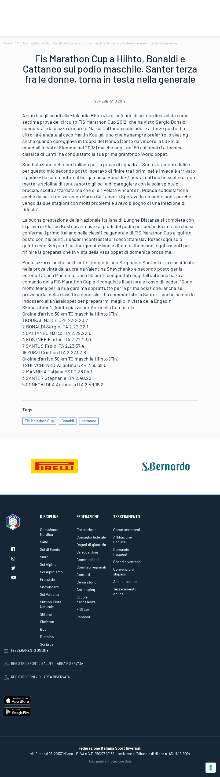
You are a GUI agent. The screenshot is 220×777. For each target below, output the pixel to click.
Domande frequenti (121, 551)
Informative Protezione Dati (110, 761)
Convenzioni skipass (123, 571)
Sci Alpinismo (51, 572)
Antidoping (85, 589)
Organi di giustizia (91, 544)
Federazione (86, 529)
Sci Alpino (48, 564)
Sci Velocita (49, 594)
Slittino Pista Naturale (50, 604)
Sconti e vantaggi (127, 561)
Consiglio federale (91, 537)
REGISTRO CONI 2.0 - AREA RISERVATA (40, 677)
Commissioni (87, 559)
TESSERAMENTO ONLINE (29, 650)
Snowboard (49, 587)
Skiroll (45, 557)
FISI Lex (83, 609)
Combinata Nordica (49, 532)
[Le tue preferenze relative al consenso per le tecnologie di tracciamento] (211, 768)
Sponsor (83, 617)
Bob (43, 629)
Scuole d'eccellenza (86, 599)
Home (8, 43)
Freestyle (47, 579)
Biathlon (47, 636)
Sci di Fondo (50, 549)
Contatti (83, 574)
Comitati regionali (91, 567)
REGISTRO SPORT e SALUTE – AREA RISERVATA (47, 663)
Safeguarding (87, 552)
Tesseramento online (125, 591)
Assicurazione (125, 581)
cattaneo (89, 421)
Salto (44, 542)
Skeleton (47, 621)
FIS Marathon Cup (39, 421)
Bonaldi (67, 421)
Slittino (46, 614)
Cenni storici (87, 582)
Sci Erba (46, 644)
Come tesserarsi (126, 529)
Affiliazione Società (122, 539)
